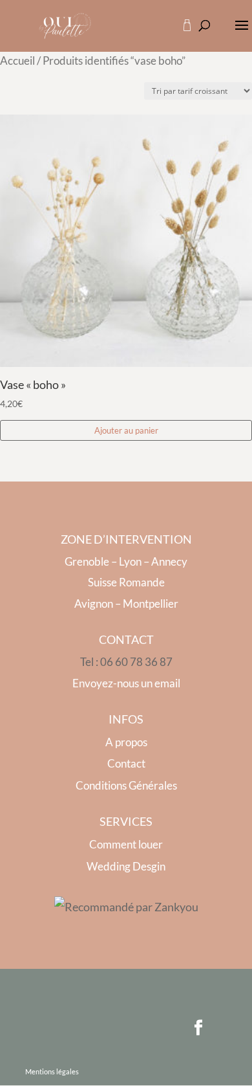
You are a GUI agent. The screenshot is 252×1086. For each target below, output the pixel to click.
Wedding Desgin (126, 866)
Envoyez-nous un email (126, 683)
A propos (126, 742)
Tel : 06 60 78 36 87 (126, 662)
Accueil (17, 60)
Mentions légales (52, 1071)
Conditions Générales (126, 785)
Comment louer (126, 844)
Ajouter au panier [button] (126, 430)
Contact (126, 763)
